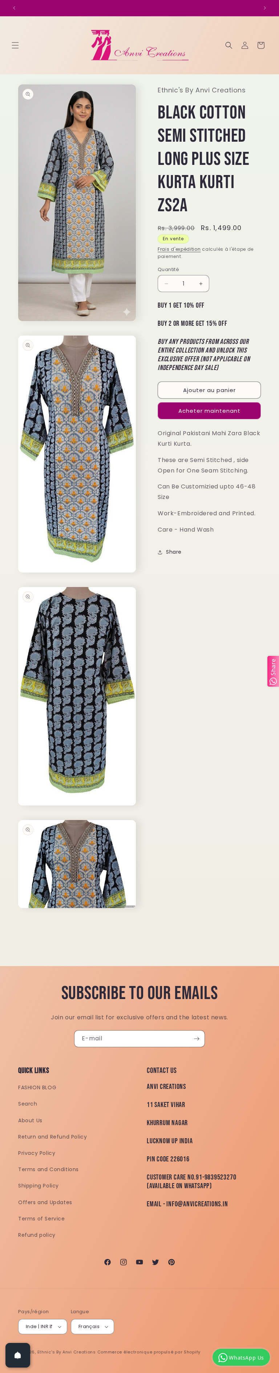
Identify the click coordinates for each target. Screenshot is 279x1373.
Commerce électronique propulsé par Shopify (149, 1352)
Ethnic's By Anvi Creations (66, 1352)
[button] (15, 45)
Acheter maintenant (209, 411)
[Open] (17, 1355)
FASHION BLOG (37, 1087)
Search (27, 1103)
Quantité (168, 269)
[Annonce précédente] (14, 8)
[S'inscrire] (197, 1038)
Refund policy (37, 1235)
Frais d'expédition (179, 249)
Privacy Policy (36, 1153)
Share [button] (174, 552)
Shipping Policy (38, 1185)
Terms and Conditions (48, 1169)
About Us (30, 1120)
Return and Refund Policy (52, 1136)
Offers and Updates (45, 1202)
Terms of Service (41, 1218)
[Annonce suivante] (265, 8)
